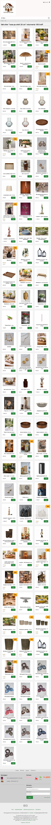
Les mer (21, 820)
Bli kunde (22, 770)
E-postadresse (29, 787)
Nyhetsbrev (38, 809)
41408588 (31, 813)
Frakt (12, 809)
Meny (3, 18)
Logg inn (27, 770)
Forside (2, 20)
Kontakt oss (33, 770)
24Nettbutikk (28, 822)
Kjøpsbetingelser (18, 809)
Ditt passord (28, 792)
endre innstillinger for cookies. (30, 820)
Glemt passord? (47, 797)
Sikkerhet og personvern (29, 809)
